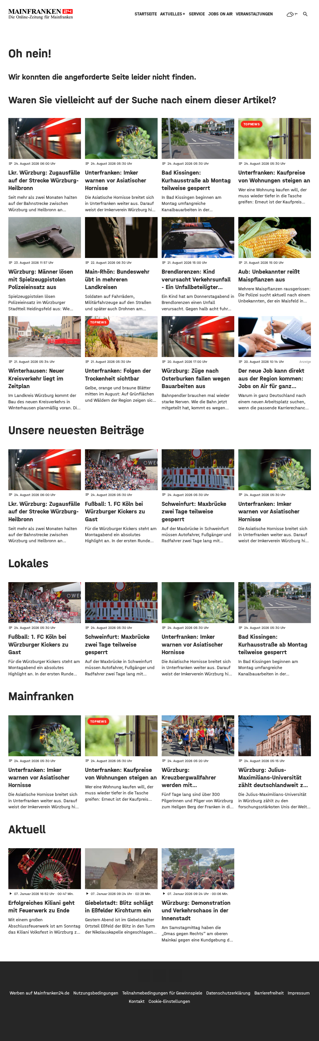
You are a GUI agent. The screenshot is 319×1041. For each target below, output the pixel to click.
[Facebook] (144, 975)
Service (197, 14)
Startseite (146, 14)
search (305, 14)
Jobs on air (220, 14)
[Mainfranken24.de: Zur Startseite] (40, 14)
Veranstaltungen (254, 14)
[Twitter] (159, 975)
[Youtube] (175, 975)
